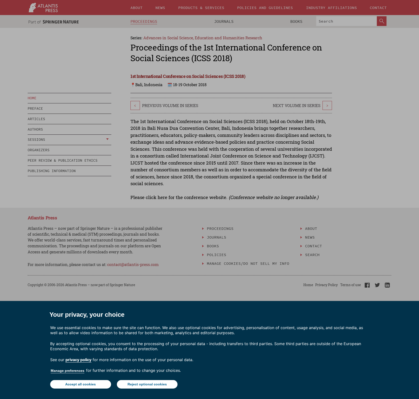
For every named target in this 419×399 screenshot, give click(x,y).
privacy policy (78, 359)
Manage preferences (67, 371)
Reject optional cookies (147, 384)
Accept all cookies (80, 384)
